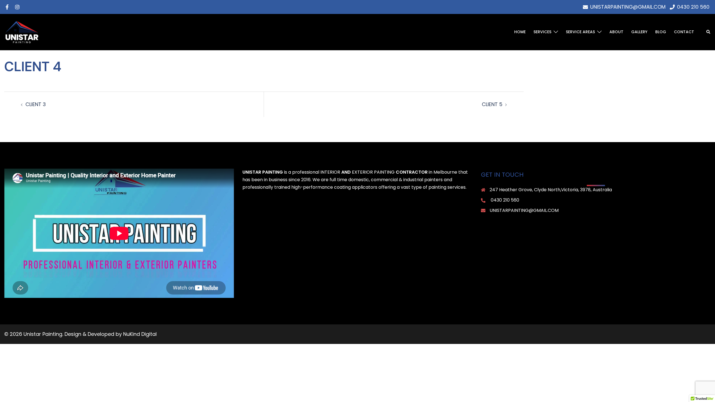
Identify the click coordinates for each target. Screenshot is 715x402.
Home (520, 32)
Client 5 (492, 104)
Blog (660, 32)
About (616, 32)
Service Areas (580, 32)
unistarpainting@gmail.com (524, 210)
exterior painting (373, 172)
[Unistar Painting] (21, 31)
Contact (684, 32)
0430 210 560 (505, 200)
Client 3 (35, 104)
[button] (708, 32)
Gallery (639, 32)
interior (330, 172)
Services (542, 32)
